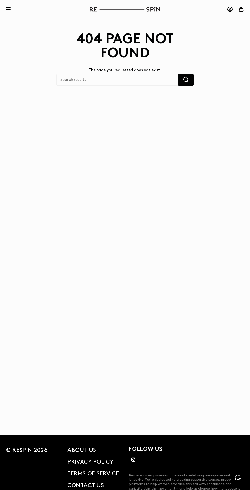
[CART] (241, 9)
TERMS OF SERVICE (93, 473)
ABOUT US (81, 450)
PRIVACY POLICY (90, 462)
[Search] (186, 80)
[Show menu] (8, 9)
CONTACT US (85, 485)
